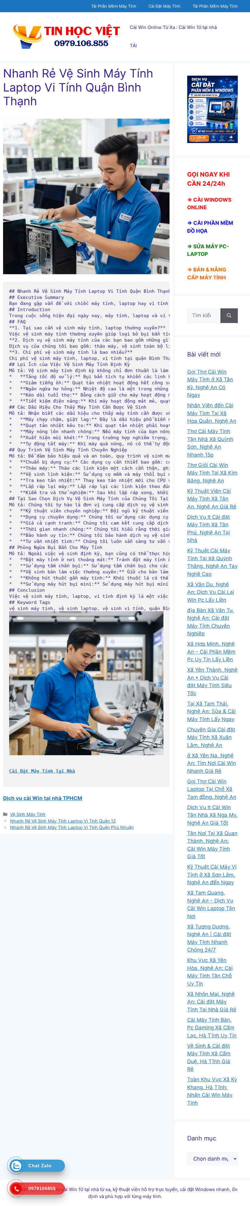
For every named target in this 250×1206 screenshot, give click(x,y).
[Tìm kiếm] (229, 315)
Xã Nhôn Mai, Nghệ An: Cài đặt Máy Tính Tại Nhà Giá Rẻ (211, 1002)
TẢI (133, 45)
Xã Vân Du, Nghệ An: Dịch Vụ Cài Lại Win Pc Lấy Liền (210, 592)
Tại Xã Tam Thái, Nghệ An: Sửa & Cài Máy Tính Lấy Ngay (211, 711)
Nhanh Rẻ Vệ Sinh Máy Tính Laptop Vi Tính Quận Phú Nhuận (72, 827)
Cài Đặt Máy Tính (164, 6)
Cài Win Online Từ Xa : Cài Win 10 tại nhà (173, 27)
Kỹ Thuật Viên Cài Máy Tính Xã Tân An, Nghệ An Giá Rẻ (211, 499)
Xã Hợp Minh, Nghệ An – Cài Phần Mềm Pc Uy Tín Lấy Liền (211, 651)
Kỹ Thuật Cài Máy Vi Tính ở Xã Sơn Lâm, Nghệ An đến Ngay (212, 874)
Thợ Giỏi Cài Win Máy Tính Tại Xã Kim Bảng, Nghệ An (212, 473)
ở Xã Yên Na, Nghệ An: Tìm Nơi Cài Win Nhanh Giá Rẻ (211, 763)
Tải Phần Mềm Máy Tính (113, 6)
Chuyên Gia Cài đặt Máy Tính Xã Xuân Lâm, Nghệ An (211, 737)
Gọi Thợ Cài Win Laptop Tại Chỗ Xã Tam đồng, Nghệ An (211, 789)
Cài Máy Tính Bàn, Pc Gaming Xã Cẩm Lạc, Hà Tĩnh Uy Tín (212, 1028)
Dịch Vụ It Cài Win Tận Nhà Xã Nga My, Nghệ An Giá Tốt (212, 815)
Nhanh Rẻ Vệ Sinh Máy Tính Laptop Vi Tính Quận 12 (63, 821)
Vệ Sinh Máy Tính (27, 814)
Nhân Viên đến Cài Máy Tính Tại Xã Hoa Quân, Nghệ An (211, 413)
